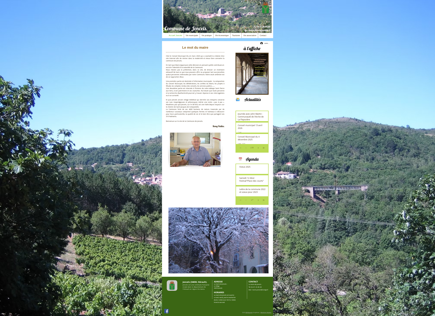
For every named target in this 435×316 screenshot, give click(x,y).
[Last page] (264, 200)
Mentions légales (266, 312)
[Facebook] (166, 311)
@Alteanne (249, 312)
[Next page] (258, 200)
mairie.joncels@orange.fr (260, 30)
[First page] (240, 200)
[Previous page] (246, 200)
